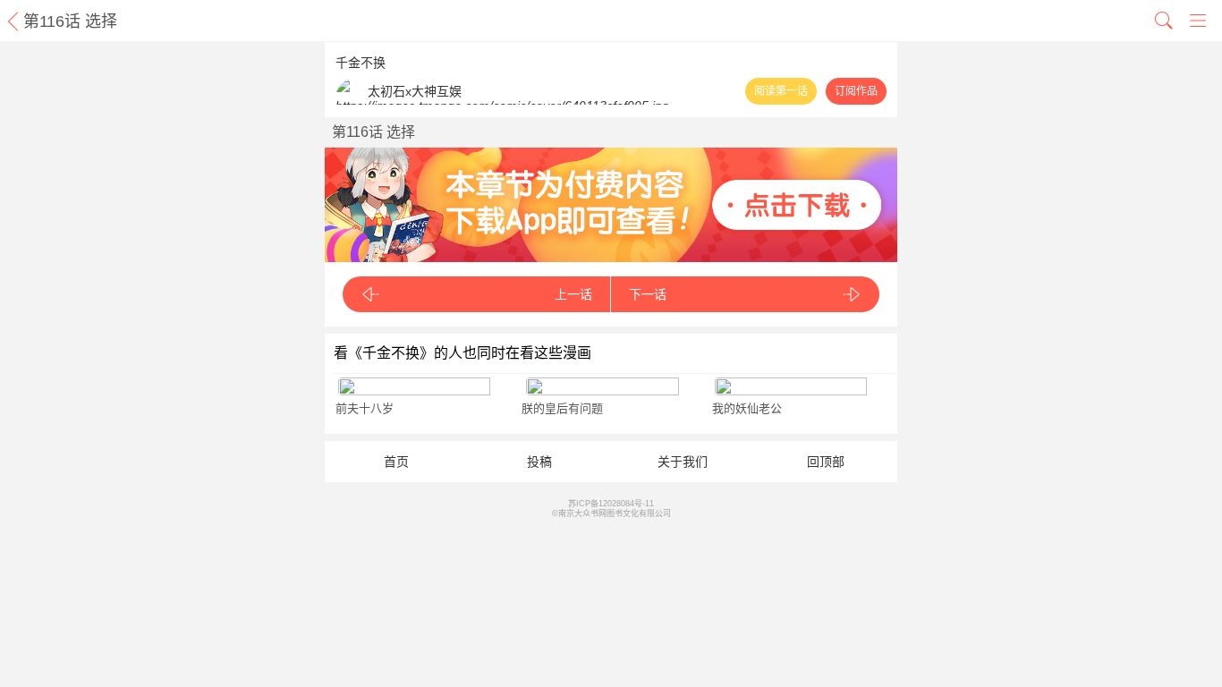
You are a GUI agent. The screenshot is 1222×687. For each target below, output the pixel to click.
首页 (396, 461)
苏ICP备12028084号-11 (611, 503)
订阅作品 (856, 91)
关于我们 (683, 461)
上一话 (573, 294)
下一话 (647, 294)
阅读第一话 (781, 91)
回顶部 (825, 461)
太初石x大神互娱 (415, 91)
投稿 (539, 461)
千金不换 (360, 62)
